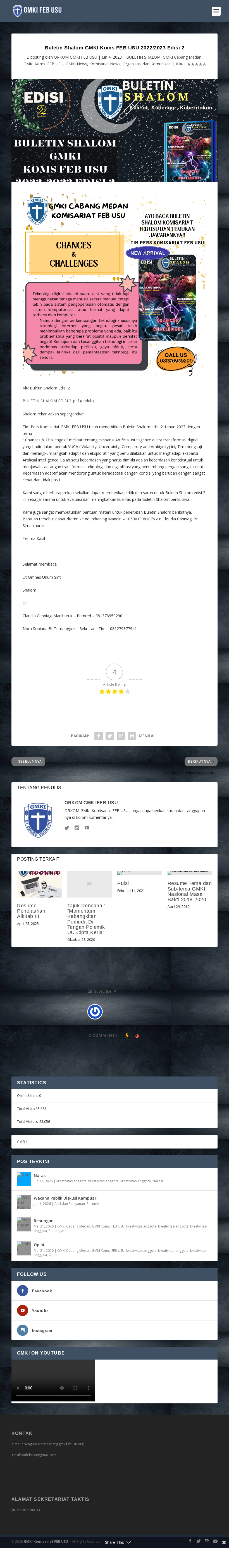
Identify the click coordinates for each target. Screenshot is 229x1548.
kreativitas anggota (71, 1181)
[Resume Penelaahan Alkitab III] (39, 884)
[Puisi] (139, 873)
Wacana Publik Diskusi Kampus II (65, 1198)
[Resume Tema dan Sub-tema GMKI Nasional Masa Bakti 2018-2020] (190, 873)
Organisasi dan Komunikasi (147, 63)
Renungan (44, 1220)
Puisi (123, 883)
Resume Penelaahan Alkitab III (31, 911)
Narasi (40, 1175)
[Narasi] (24, 1179)
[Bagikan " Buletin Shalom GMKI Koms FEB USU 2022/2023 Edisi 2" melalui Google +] (121, 735)
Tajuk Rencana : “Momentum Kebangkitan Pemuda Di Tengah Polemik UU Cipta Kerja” (86, 919)
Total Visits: (26, 1108)
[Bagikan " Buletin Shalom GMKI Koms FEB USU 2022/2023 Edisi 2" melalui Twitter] (109, 735)
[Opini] (24, 1248)
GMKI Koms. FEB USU (43, 63)
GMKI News (76, 63)
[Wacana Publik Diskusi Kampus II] (24, 1202)
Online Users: (28, 1095)
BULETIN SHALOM (143, 57)
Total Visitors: (28, 1121)
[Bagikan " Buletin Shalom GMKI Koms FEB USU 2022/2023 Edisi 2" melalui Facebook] (98, 735)
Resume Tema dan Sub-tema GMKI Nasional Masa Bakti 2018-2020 (190, 891)
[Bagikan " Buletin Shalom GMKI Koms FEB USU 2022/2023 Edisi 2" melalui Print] (132, 735)
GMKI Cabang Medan (182, 57)
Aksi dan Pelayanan (69, 1203)
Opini (39, 1244)
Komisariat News (104, 63)
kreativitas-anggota (103, 1181)
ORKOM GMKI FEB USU (75, 57)
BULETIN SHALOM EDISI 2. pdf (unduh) (58, 400)
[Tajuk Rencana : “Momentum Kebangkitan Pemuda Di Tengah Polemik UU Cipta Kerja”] (89, 884)
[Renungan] (24, 1224)
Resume (93, 1203)
